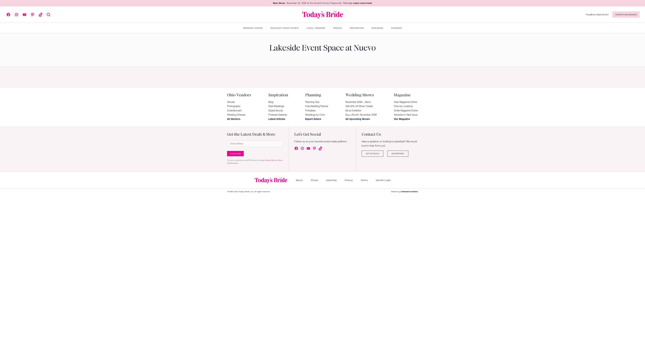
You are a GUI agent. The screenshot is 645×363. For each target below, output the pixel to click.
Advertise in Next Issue (405, 114)
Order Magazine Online (406, 110)
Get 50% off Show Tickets (359, 106)
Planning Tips (312, 102)
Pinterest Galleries (277, 114)
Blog (270, 102)
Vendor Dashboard (626, 14)
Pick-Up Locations (403, 106)
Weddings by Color (315, 114)
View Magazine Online (405, 102)
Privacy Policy (270, 160)
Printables (310, 110)
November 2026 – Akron (358, 102)
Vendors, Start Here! (597, 14)
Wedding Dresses (236, 114)
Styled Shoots (275, 110)
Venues (231, 102)
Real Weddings (276, 106)
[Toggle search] (49, 15)
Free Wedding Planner (316, 106)
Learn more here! (362, 3)
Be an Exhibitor (353, 110)
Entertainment (234, 110)
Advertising (397, 153)
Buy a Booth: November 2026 (361, 114)
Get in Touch (372, 153)
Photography (234, 106)
